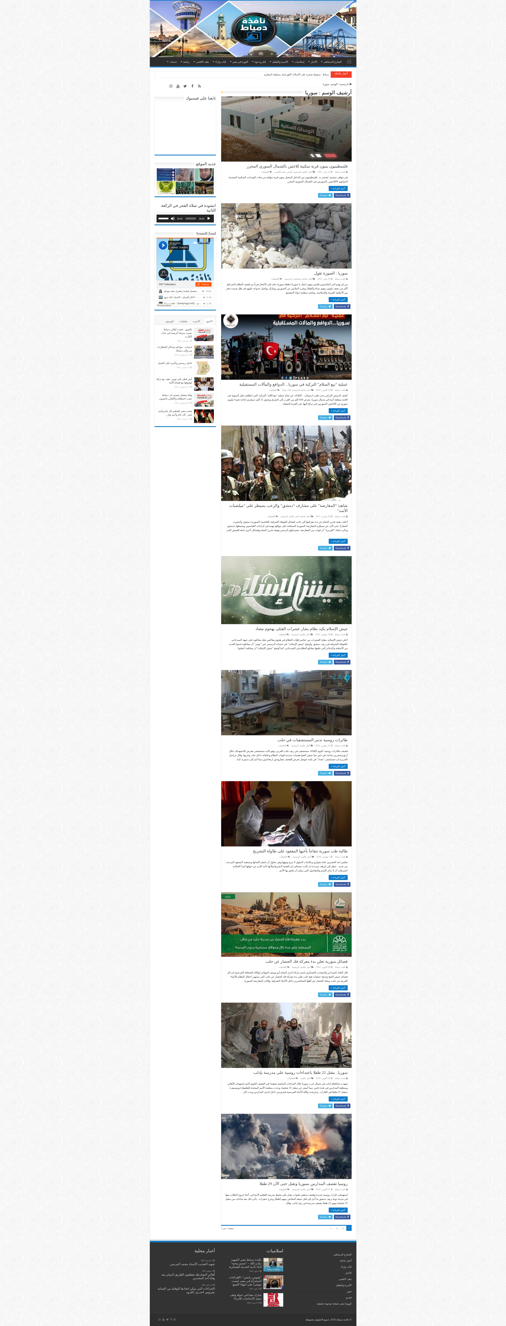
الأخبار (314, 61)
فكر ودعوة (260, 61)
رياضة (186, 61)
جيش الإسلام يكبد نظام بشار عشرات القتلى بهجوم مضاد (301, 629)
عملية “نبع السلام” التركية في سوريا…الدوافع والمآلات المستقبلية (293, 384)
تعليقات (183, 321)
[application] (185, 218)
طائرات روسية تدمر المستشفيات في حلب (313, 740)
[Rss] (199, 86)
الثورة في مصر (240, 61)
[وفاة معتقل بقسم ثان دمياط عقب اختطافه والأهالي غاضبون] (204, 400)
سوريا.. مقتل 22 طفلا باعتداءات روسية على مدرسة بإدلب (300, 1072)
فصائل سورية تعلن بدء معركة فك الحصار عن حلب (306, 961)
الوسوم (170, 321)
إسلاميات (299, 61)
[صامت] (173, 219)
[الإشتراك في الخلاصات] (222, 92)
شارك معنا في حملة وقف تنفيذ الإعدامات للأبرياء (245, 1296)
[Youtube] (178, 86)
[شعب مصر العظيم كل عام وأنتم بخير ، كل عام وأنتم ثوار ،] (204, 416)
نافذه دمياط (340, 172)
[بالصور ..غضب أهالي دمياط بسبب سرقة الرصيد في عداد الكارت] (204, 334)
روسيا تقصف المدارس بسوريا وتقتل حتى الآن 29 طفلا (304, 1183)
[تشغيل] (209, 219)
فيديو (349, 1297)
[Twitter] (185, 86)
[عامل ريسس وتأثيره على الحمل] (204, 368)
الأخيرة (196, 321)
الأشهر (209, 321)
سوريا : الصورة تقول (331, 273)
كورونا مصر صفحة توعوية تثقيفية (334, 1303)
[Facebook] (192, 86)
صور (349, 1291)
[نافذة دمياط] (253, 29)
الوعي (289, 172)
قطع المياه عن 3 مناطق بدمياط (312, 74)
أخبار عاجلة (307, 279)
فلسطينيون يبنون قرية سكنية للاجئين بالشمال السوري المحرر (297, 166)
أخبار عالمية (307, 172)
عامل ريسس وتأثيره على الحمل (175, 363)
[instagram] (171, 86)
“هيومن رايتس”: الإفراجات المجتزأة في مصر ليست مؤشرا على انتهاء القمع (245, 1281)
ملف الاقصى (202, 61)
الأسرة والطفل (280, 61)
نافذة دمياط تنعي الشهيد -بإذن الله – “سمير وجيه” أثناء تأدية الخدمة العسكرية (245, 1263)
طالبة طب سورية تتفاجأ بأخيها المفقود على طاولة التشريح (300, 851)
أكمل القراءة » (338, 188)
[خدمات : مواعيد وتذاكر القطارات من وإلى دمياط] (204, 352)
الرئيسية (349, 61)
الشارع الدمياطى (333, 61)
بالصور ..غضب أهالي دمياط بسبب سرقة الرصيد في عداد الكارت (176, 333)
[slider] (164, 218)
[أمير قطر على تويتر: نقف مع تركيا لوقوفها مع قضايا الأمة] (204, 384)
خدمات (173, 61)
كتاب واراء (220, 61)
